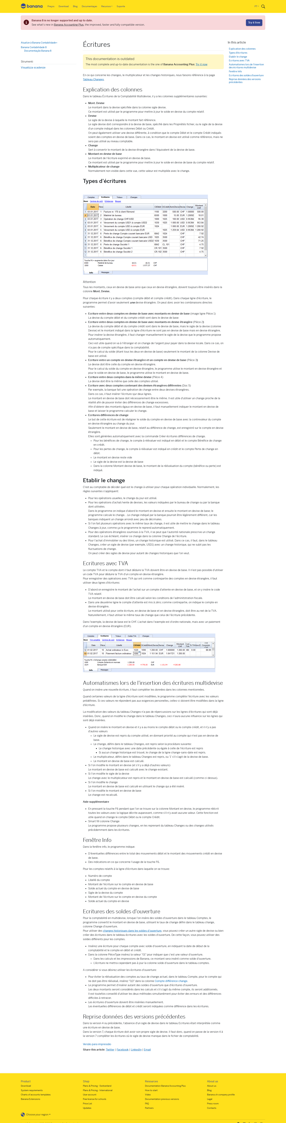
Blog (75, 6)
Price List (87, 1103)
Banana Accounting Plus (69, 24)
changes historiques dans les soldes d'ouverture (132, 930)
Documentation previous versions (162, 1099)
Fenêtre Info (235, 71)
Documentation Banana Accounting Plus (165, 1085)
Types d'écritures (238, 52)
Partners (149, 1108)
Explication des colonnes (242, 48)
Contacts (211, 1108)
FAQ (147, 1103)
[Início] (32, 6)
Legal (209, 1099)
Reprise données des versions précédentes (245, 81)
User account (89, 1094)
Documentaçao (89, 6)
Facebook (123, 1049)
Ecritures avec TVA (239, 60)
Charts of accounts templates (36, 1094)
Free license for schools (94, 1099)
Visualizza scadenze (33, 67)
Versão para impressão (97, 1044)
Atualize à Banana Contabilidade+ (39, 42)
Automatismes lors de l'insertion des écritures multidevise (246, 66)
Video (148, 1094)
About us (211, 1085)
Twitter (110, 1049)
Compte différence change (171, 981)
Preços (51, 6)
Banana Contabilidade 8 (34, 47)
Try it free (254, 22)
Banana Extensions (30, 1099)
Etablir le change (238, 56)
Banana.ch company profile (221, 1094)
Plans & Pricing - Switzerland (97, 1085)
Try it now (201, 64)
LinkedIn (136, 1049)
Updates (87, 1108)
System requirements (32, 1090)
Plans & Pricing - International (97, 1090)
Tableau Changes (93, 79)
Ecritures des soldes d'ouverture (246, 75)
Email (147, 1049)
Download (64, 6)
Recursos (106, 6)
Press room (213, 1103)
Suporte (121, 6)
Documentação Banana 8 (37, 50)
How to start (151, 1090)
